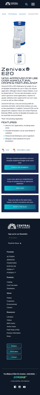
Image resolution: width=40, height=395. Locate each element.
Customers (10, 301)
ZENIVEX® (11, 260)
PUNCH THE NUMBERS (20, 167)
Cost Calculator (12, 285)
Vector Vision (11, 326)
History (9, 298)
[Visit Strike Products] (20, 377)
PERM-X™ (10, 269)
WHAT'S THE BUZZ (20, 207)
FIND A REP (20, 188)
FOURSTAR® (12, 263)
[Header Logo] (12, 5)
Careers (9, 307)
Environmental (12, 304)
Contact (14, 357)
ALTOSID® (11, 256)
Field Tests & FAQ (13, 330)
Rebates (14, 346)
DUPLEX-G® (11, 266)
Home (4, 14)
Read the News (13, 243)
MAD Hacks (11, 323)
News (9, 336)
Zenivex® (22, 14)
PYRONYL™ (11, 273)
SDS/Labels (14, 351)
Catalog (9, 282)
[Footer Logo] (19, 227)
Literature (10, 317)
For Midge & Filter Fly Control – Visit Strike (19, 374)
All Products (12, 14)
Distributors (11, 288)
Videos (9, 320)
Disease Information (14, 333)
